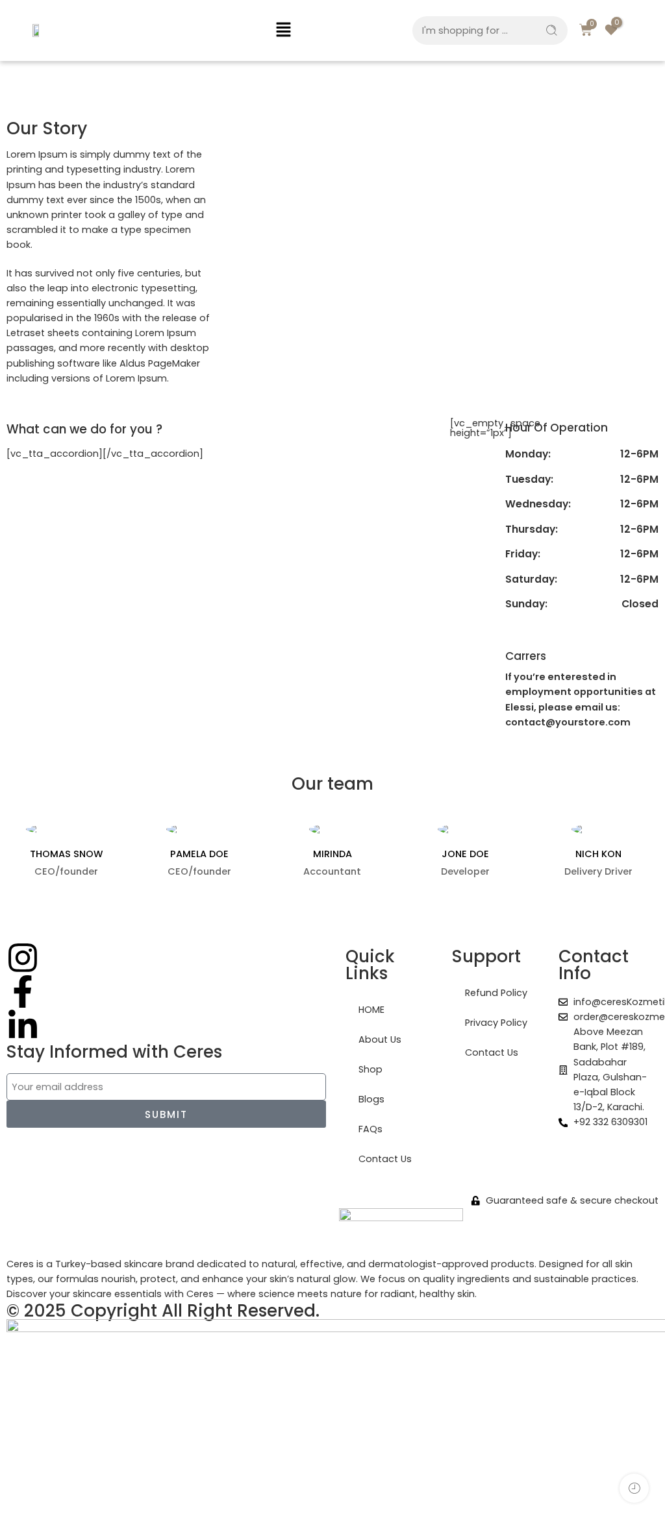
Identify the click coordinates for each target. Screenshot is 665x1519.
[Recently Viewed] (634, 1488)
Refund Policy (496, 992)
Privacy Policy (496, 1022)
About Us (379, 1039)
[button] (284, 30)
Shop (370, 1069)
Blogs (371, 1099)
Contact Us (385, 1158)
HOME (371, 1009)
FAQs (370, 1129)
